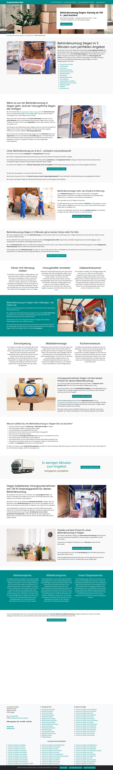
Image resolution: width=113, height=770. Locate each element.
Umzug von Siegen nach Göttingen (86, 765)
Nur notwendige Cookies (75, 767)
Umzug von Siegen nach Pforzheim (86, 759)
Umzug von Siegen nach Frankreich (86, 726)
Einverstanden (63, 767)
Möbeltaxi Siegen (47, 729)
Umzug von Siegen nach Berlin (17, 745)
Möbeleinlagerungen (66, 77)
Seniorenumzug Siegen (48, 722)
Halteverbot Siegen (47, 717)
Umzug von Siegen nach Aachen (51, 747)
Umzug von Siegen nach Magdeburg (52, 754)
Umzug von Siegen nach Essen (17, 748)
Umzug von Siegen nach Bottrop (85, 763)
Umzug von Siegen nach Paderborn (86, 747)
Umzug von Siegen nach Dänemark (86, 729)
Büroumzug (63, 75)
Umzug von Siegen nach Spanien (85, 733)
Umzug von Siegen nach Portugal (85, 731)
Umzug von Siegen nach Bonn (16, 747)
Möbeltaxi (65, 73)
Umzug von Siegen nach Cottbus (17, 754)
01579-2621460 (13, 716)
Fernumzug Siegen (47, 713)
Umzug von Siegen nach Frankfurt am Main (20, 763)
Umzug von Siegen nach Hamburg (18, 761)
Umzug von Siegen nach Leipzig (17, 750)
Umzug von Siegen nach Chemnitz (52, 750)
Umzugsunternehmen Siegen (15, 2)
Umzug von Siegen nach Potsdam (18, 758)
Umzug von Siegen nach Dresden (17, 756)
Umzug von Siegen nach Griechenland (87, 720)
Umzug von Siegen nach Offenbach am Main (88, 750)
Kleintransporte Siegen (48, 728)
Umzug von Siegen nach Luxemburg (86, 709)
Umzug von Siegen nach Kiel (50, 748)
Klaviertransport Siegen (49, 718)
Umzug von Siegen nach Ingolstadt (86, 748)
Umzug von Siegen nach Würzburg (86, 754)
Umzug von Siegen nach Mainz (51, 759)
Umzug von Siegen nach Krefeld (51, 758)
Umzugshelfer (84, 205)
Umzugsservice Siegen (48, 709)
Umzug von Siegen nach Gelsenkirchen (53, 745)
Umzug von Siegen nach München (18, 765)
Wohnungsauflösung (66, 70)
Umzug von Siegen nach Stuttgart (18, 759)
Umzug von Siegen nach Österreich (86, 728)
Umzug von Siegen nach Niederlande (86, 724)
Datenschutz (11, 728)
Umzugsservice (29, 35)
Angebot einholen (66, 24)
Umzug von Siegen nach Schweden (86, 715)
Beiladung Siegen (47, 735)
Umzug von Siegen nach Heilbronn (86, 756)
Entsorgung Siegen (47, 726)
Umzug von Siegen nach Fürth (84, 752)
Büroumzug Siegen (47, 711)
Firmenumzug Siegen (48, 715)
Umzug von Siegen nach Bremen (17, 752)
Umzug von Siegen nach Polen (84, 713)
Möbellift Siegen (46, 737)
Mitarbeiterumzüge (63, 402)
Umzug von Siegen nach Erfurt (51, 763)
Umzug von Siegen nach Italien (85, 722)
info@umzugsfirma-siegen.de (19, 718)
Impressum (10, 726)
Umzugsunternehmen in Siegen (29, 112)
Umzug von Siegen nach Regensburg (86, 745)
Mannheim (84, 273)
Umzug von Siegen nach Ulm (84, 758)
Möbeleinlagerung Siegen (49, 720)
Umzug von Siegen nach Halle (50, 752)
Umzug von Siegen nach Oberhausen (52, 765)
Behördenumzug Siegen (49, 733)
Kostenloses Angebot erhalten (56, 169)
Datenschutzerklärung (89, 767)
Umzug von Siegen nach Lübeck (51, 761)
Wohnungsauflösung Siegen (50, 724)
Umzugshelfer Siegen (48, 731)
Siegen (65, 84)
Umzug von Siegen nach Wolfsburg (86, 761)
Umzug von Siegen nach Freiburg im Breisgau (55, 756)
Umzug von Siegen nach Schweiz (85, 735)
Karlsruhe (21, 349)
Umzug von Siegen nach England (85, 718)
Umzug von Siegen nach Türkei (85, 717)
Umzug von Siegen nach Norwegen (86, 711)
